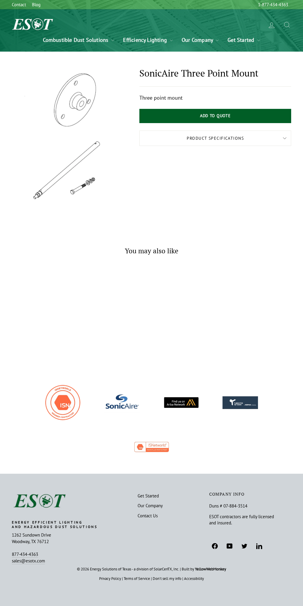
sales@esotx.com (28, 561)
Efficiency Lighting (145, 39)
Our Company (198, 39)
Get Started (242, 39)
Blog (36, 4)
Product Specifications (215, 138)
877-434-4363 (25, 554)
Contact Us (148, 515)
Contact (19, 4)
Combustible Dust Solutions (76, 39)
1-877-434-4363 (273, 4)
